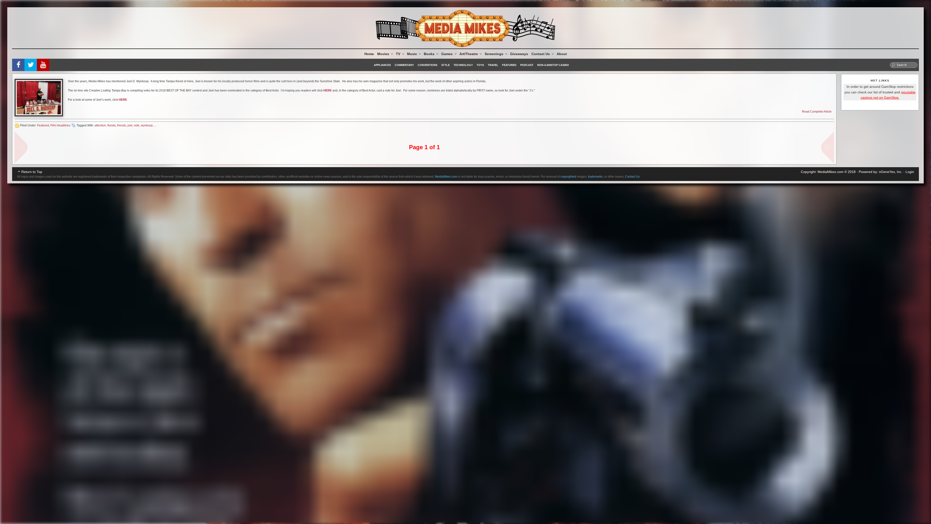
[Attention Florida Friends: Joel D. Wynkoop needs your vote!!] (39, 97)
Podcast (526, 65)
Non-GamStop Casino (553, 65)
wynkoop (147, 125)
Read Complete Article (817, 111)
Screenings (494, 54)
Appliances (382, 65)
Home (369, 54)
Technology (463, 65)
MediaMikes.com (830, 172)
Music (412, 54)
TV (398, 54)
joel (130, 125)
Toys (480, 65)
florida (111, 125)
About (562, 54)
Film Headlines (60, 125)
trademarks (595, 176)
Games (447, 54)
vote (136, 125)
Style (445, 65)
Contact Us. (632, 176)
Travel (493, 65)
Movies (383, 54)
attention (100, 125)
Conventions (427, 65)
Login (910, 172)
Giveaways (519, 54)
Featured (509, 65)
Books (429, 54)
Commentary (404, 65)
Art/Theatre (468, 54)
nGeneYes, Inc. (890, 172)
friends (121, 125)
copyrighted (568, 176)
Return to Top (31, 172)
